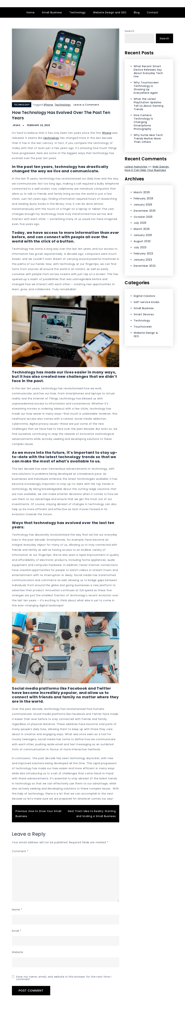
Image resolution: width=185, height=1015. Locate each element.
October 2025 (143, 217)
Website (17, 952)
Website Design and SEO (109, 12)
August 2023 (142, 241)
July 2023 (140, 247)
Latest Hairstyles (136, 166)
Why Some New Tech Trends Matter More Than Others (148, 138)
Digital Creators (144, 296)
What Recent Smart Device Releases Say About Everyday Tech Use (148, 71)
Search (129, 31)
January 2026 (143, 204)
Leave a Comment (86, 105)
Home (31, 12)
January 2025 (143, 235)
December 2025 (145, 211)
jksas (16, 125)
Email (16, 931)
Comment (20, 851)
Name (17, 909)
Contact (152, 12)
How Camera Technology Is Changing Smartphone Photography (143, 122)
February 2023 (143, 253)
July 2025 (140, 223)
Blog (137, 12)
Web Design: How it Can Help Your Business (147, 168)
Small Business (52, 12)
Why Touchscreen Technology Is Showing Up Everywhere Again (146, 88)
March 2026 (142, 192)
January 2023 (143, 259)
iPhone (48, 105)
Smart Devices (144, 314)
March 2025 (142, 229)
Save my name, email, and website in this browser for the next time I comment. (63, 978)
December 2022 (145, 266)
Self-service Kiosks (146, 302)
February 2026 (143, 198)
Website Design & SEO (146, 334)
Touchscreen (143, 326)
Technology (77, 12)
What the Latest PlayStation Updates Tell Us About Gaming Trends (148, 104)
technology (51, 138)
